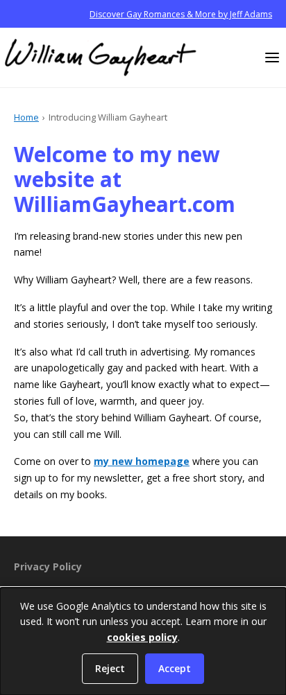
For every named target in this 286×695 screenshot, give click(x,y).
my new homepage (142, 461)
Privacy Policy (48, 566)
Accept (174, 668)
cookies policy (142, 637)
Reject (110, 668)
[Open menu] (272, 57)
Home (26, 117)
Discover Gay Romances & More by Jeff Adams (181, 14)
